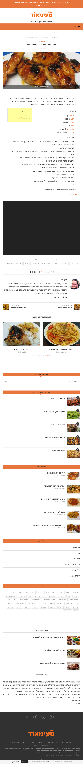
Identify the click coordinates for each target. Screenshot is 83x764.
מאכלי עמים (52, 596)
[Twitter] (44, 5)
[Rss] (36, 5)
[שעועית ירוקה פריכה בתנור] (73, 415)
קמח (61, 607)
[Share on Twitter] (35, 272)
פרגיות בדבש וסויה (57, 399)
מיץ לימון (37, 596)
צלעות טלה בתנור (58, 425)
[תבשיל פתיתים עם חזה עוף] (73, 515)
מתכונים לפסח (62, 599)
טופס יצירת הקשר (42, 697)
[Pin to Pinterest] (32, 272)
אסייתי (76, 260)
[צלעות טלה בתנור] (73, 428)
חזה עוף (76, 596)
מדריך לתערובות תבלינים (55, 650)
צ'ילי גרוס (75, 607)
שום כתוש (70, 129)
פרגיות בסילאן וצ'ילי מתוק (55, 438)
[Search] (75, 26)
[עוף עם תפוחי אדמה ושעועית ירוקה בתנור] (73, 528)
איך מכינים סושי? (33, 2)
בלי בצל (69, 260)
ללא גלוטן (20, 118)
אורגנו (67, 592)
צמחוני (67, 607)
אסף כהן (39, 48)
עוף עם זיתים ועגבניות (56, 473)
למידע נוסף (15, 762)
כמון (69, 596)
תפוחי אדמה (67, 611)
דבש (72, 119)
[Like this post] (39, 272)
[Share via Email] (30, 272)
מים (44, 596)
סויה (72, 126)
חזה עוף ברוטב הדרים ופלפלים (53, 499)
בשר (27, 592)
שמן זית (19, 607)
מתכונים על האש (14, 260)
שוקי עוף (35, 607)
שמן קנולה (70, 132)
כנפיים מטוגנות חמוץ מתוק (54, 486)
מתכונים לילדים (38, 260)
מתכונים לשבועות (36, 599)
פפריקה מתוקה (20, 603)
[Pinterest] (39, 5)
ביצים (47, 592)
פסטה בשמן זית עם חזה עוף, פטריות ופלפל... (22, 349)
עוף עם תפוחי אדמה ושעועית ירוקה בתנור (48, 525)
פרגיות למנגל (35, 263)
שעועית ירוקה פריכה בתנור (54, 412)
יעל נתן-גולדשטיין (74, 570)
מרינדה (47, 260)
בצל (33, 592)
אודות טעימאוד (56, 2)
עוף (72, 263)
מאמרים (42, 2)
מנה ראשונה (22, 596)
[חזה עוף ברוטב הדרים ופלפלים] (73, 502)
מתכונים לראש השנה (49, 599)
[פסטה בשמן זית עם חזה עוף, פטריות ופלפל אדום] (21, 334)
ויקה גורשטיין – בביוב (72, 564)
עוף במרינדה (64, 263)
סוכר (9, 599)
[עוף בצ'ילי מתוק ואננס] (61, 334)
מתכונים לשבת (26, 260)
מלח (30, 596)
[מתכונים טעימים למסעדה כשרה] (73, 666)
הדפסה (72, 194)
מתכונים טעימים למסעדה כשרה (52, 663)
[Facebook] (46, 5)
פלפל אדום (43, 603)
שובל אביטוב (75, 576)
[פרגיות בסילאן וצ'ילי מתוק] (73, 441)
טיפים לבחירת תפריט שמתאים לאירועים (49, 637)
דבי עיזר (77, 559)
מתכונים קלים (65, 2)
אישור (24, 762)
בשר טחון (20, 592)
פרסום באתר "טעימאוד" (20, 2)
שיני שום (27, 607)
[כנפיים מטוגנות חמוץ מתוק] (73, 489)
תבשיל (76, 611)
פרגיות (72, 116)
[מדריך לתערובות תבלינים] (73, 653)
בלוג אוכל (54, 682)
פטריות (51, 603)
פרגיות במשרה (46, 263)
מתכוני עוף (44, 37)
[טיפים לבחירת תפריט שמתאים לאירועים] (73, 640)
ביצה (53, 592)
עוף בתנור (59, 603)
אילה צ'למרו (75, 547)
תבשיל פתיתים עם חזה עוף (54, 512)
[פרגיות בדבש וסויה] (73, 402)
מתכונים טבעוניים (10, 596)
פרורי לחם (10, 603)
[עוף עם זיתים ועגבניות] (73, 476)
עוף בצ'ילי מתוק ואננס (61, 349)
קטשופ (71, 122)
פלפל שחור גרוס (32, 603)
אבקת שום (75, 592)
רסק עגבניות (53, 607)
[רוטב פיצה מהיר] (73, 454)
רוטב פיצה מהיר (58, 451)
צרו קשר (48, 2)
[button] (6, 338)
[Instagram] (41, 5)
